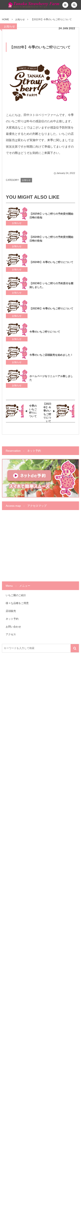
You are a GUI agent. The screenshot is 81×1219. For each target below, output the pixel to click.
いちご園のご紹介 (16, 595)
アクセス (11, 634)
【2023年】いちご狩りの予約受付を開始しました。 (51, 285)
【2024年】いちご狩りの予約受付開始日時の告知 (51, 238)
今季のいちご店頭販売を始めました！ (51, 354)
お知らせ (9, 26)
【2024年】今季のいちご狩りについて (51, 262)
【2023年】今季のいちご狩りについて (51, 308)
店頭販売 (11, 611)
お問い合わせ (13, 626)
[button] (65, 5)
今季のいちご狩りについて (44, 331)
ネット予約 (12, 618)
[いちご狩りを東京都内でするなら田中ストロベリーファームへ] (24, 5)
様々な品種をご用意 (17, 603)
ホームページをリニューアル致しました (51, 378)
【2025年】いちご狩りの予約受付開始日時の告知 (51, 215)
